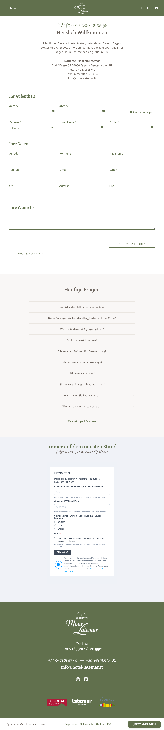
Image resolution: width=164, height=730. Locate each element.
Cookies (100, 724)
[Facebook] (86, 679)
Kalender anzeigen (142, 112)
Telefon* (14, 169)
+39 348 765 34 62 (101, 660)
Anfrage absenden (132, 243)
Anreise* (14, 106)
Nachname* (117, 153)
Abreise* (64, 106)
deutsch (21, 724)
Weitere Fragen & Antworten (82, 421)
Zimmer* (15, 122)
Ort (11, 185)
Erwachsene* (67, 122)
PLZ (111, 185)
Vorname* (66, 153)
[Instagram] (78, 679)
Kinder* (114, 122)
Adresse (64, 185)
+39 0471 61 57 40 (62, 660)
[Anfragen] (156, 8)
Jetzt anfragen (144, 724)
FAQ (109, 724)
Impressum (71, 724)
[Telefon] (148, 8)
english (42, 724)
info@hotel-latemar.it (82, 667)
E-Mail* (64, 169)
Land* (113, 169)
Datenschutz (86, 724)
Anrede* (14, 153)
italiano (32, 724)
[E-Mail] (140, 8)
